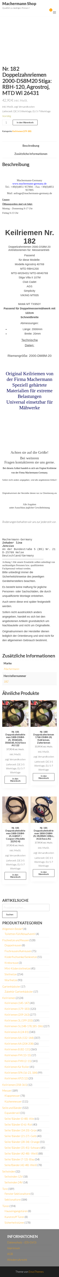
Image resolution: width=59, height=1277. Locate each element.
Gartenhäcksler (11, 986)
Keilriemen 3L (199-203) (19, 1020)
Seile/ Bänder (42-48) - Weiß (21, 1153)
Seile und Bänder (12, 1107)
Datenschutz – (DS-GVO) (21, 1242)
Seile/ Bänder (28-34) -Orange (22, 1141)
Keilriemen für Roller (17, 1066)
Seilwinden (8, 1171)
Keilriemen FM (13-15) (18, 1055)
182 (6, 681)
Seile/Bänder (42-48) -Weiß (21, 1165)
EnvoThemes (36, 1271)
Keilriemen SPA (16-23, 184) (21, 1072)
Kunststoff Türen (14, 1217)
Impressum (13, 1248)
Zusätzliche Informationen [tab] (30, 153)
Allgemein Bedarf (12, 928)
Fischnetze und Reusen (15, 940)
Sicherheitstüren (14, 1222)
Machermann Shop (19, 3)
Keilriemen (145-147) (17, 1003)
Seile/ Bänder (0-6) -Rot (18, 1124)
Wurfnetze (11, 980)
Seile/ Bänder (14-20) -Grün (20, 1130)
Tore (5, 1188)
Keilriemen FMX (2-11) (18, 1061)
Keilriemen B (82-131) (17, 1049)
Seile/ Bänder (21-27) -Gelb (20, 1136)
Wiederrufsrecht (17, 1259)
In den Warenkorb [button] (15, 779)
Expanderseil (12, 1112)
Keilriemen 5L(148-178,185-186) (24, 1026)
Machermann (11, 668)
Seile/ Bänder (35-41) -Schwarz (22, 1147)
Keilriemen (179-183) (21, 131)
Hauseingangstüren (16, 1211)
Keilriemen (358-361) (14, 1084)
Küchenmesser (13, 1101)
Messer (6, 1090)
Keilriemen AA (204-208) (19, 1043)
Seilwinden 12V (14, 1176)
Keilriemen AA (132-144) (19, 1037)
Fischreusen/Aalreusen (18, 951)
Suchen (9, 914)
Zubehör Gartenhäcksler (19, 991)
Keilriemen (8, 998)
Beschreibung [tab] (31, 145)
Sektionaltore (13, 1199)
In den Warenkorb (25, 122)
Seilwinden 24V (14, 1182)
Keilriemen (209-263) (17, 1014)
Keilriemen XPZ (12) (16, 1078)
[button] (54, 12)
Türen (5, 1206)
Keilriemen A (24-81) (17, 1032)
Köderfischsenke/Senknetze (21, 957)
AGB (10, 1254)
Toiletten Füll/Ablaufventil (20, 934)
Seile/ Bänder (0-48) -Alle (19, 1118)
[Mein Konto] (46, 12)
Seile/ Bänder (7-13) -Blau (19, 1159)
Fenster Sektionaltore (17, 1193)
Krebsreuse (11, 962)
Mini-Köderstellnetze (17, 968)
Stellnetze (11, 974)
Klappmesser (12, 1095)
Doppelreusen (13, 945)
